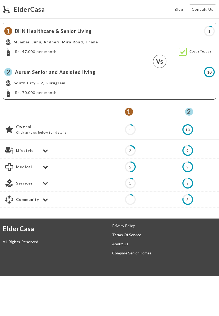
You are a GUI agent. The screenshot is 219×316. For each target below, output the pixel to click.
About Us (120, 244)
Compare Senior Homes (131, 253)
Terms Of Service (126, 235)
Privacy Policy (123, 226)
